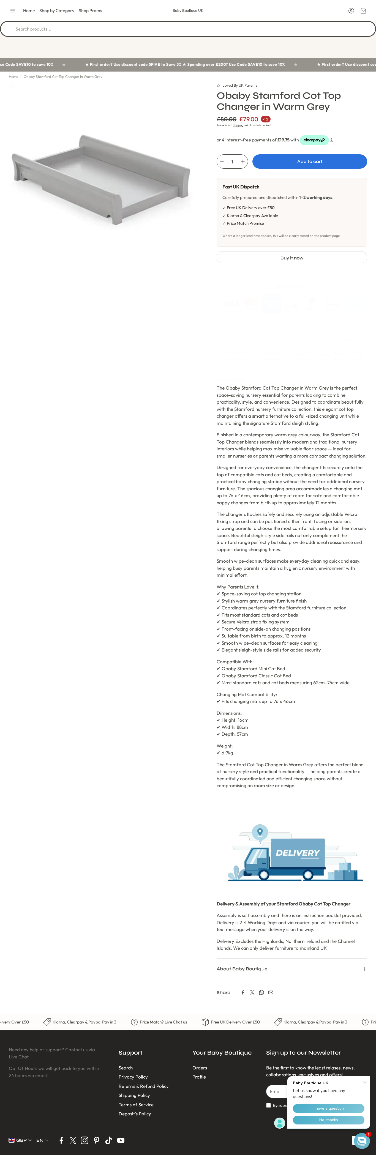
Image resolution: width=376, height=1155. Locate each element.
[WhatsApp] (261, 992)
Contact (73, 1049)
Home (13, 76)
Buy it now (292, 258)
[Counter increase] (243, 161)
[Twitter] (252, 992)
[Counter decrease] (222, 161)
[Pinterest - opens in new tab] (96, 1140)
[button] (13, 11)
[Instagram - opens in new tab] (84, 1140)
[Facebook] (242, 992)
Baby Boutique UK (188, 10)
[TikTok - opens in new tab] (109, 1140)
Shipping (238, 125)
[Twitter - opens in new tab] (73, 1140)
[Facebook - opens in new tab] (61, 1140)
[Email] (270, 992)
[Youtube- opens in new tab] (121, 1140)
